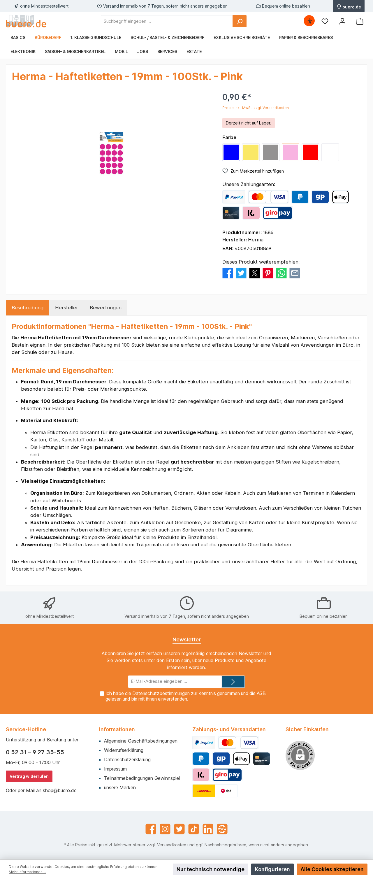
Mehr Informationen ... (27, 872)
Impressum (115, 769)
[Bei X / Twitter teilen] (254, 273)
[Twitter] (179, 829)
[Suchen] (240, 21)
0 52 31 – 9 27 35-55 (35, 752)
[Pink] (290, 152)
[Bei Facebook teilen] (227, 273)
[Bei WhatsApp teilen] (281, 273)
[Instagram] (165, 829)
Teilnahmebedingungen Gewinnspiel (142, 778)
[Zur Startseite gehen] (26, 21)
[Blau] (231, 152)
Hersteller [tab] (66, 307)
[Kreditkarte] (231, 213)
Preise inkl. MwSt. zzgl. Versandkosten (255, 108)
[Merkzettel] (325, 21)
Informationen (117, 729)
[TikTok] (193, 829)
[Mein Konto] (342, 21)
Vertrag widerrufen (29, 776)
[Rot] (310, 152)
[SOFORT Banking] (251, 213)
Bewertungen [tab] (106, 307)
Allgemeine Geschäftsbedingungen (140, 741)
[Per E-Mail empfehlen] (294, 273)
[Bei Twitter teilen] (241, 273)
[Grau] (270, 152)
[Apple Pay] (340, 196)
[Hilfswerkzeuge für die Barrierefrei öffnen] (310, 21)
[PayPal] (233, 196)
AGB (261, 693)
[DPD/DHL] (214, 790)
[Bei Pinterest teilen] (268, 273)
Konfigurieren (272, 869)
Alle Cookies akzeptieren (332, 869)
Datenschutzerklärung (127, 759)
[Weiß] (330, 152)
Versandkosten (171, 844)
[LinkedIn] (207, 829)
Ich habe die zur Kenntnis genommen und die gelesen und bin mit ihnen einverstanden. (185, 696)
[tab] (27, 307)
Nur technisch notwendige (210, 869)
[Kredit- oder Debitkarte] (268, 196)
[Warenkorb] (360, 21)
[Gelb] (251, 152)
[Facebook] (150, 829)
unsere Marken (120, 787)
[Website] (222, 829)
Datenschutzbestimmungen (161, 693)
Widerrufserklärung (123, 750)
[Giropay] (320, 196)
